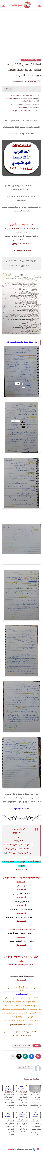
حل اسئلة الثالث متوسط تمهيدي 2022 (24, 111)
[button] (31, 1056)
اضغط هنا (15, 229)
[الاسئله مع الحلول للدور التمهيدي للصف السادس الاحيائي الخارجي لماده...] (21, 1088)
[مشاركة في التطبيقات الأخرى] (12, 1056)
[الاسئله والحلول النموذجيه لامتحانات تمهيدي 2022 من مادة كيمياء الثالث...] (35, 1088)
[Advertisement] (21, 35)
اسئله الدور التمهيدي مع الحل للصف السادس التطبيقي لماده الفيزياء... (8, 1128)
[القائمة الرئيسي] (39, 5)
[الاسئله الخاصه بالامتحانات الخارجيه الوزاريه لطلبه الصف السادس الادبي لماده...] (35, 1115)
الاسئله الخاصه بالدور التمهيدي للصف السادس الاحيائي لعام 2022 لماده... (21, 1126)
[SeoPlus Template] (34, 1149)
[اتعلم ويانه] (21, 4)
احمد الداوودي (32, 81)
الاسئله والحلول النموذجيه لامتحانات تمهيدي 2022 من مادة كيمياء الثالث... (35, 1101)
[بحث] (3, 5)
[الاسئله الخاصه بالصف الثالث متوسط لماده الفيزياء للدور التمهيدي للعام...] (8, 1088)
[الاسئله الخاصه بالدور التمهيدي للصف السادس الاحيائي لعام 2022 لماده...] (21, 1115)
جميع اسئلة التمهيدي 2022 (30, 60)
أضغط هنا (21, 890)
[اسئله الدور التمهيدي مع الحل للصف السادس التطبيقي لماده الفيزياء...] (8, 1115)
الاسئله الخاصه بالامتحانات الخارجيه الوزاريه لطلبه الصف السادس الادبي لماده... (35, 1128)
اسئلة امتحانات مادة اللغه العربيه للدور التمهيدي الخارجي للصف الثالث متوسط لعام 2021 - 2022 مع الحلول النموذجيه (22, 98)
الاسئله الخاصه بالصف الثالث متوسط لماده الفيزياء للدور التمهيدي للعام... (8, 1101)
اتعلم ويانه (18, 841)
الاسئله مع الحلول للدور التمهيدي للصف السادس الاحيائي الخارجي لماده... (21, 1101)
